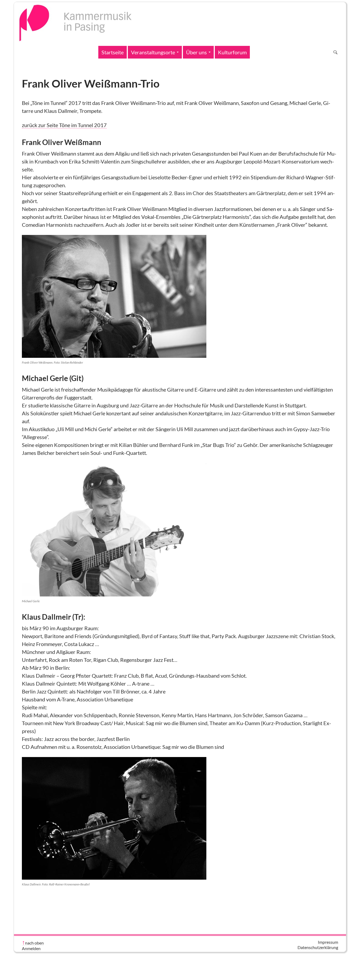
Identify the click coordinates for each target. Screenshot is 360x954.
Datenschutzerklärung (318, 947)
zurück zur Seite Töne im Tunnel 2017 (64, 125)
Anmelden (31, 948)
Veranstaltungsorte (153, 52)
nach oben (34, 942)
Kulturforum (232, 52)
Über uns (196, 52)
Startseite (112, 52)
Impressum (328, 942)
